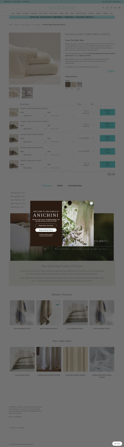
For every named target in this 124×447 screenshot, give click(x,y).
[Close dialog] (91, 203)
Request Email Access (46, 230)
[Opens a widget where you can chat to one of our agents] (117, 444)
